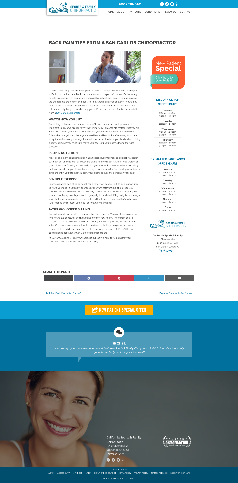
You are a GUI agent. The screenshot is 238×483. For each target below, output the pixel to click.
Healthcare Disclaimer (105, 473)
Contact (186, 11)
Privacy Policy (141, 473)
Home (110, 11)
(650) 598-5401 (130, 4)
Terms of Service (159, 473)
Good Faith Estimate (180, 473)
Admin (51, 473)
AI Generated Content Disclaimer (119, 479)
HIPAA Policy (125, 473)
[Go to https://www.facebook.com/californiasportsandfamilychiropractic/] (108, 460)
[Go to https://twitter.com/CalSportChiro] (167, 4)
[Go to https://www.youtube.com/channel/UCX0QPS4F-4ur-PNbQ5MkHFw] (172, 4)
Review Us (170, 11)
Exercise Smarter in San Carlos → (177, 293)
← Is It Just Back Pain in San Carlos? (62, 293)
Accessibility (63, 473)
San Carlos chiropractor (68, 112)
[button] (119, 310)
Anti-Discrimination (82, 473)
